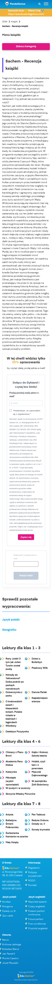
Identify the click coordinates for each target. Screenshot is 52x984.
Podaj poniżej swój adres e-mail (24, 395)
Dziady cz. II (38, 824)
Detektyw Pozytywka (17, 732)
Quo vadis (7, 916)
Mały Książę (12, 842)
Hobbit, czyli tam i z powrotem (38, 765)
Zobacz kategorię (26, 46)
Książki (14, 22)
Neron (5, 940)
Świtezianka (12, 833)
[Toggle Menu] (46, 3)
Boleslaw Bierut (10, 949)
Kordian (6, 902)
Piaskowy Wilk (40, 668)
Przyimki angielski (38, 928)
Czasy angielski (36, 906)
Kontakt (32, 885)
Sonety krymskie (41, 830)
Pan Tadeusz (38, 815)
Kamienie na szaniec (17, 837)
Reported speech (37, 902)
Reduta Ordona (40, 820)
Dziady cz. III (8, 911)
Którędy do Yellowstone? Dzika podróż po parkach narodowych (15, 682)
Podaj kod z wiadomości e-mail (25, 557)
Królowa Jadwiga (11, 945)
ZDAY (5, 22)
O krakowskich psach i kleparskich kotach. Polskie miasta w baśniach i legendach (14, 712)
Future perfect (35, 919)
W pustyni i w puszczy (18, 788)
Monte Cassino (10, 958)
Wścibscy (11, 726)
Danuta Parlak (39, 692)
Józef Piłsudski (10, 963)
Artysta (9, 815)
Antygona (7, 906)
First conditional (37, 924)
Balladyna (11, 820)
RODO (31, 881)
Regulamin (34, 868)
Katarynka (11, 772)
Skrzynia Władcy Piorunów (20, 794)
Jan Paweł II (8, 954)
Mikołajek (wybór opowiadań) (12, 781)
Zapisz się (26, 537)
